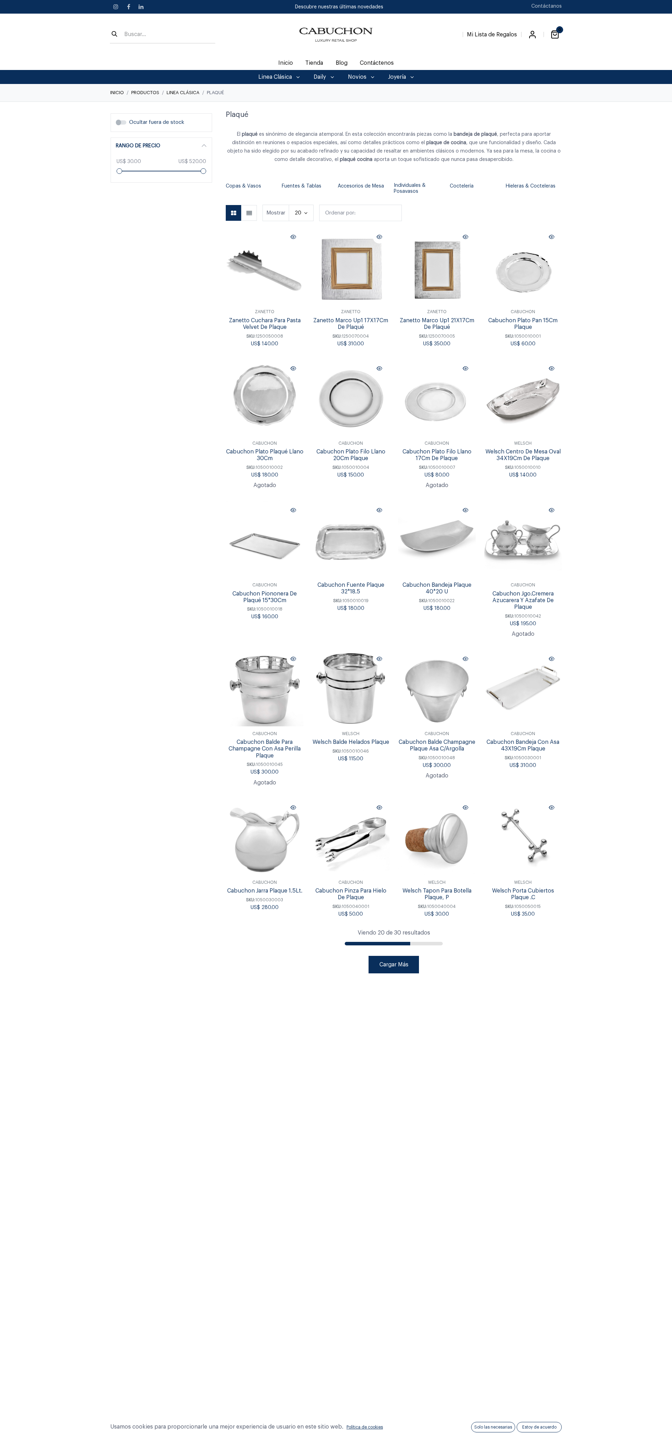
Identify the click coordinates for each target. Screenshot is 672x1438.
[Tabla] (233, 213)
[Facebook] (128, 6)
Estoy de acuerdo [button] (539, 1427)
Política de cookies (364, 1427)
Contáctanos (546, 6)
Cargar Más (393, 964)
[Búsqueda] (114, 34)
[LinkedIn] (141, 6)
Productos (145, 92)
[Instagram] (115, 6)
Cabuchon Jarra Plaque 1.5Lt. (264, 891)
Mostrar (275, 213)
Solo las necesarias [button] (493, 1427)
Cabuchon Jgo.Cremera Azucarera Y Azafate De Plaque (523, 600)
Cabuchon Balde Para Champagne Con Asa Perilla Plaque (265, 748)
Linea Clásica (183, 92)
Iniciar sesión (532, 35)
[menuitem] (285, 63)
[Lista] (249, 213)
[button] (229, 188)
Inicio (117, 92)
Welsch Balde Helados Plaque (351, 742)
